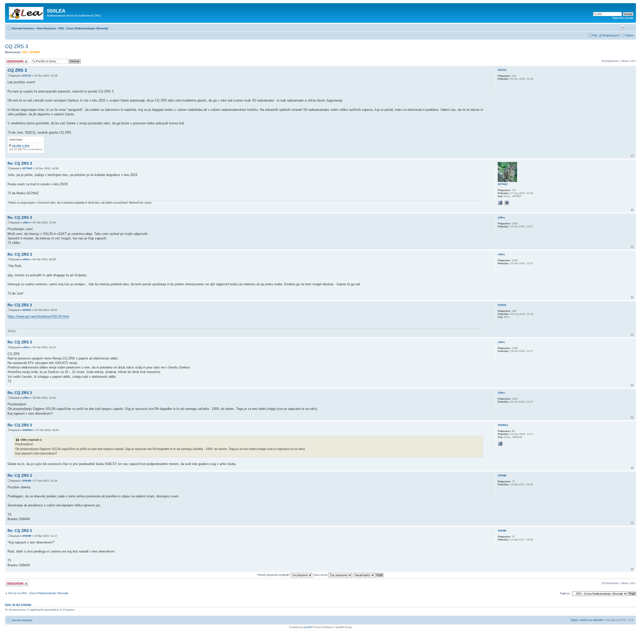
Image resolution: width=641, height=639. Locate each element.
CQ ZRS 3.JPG (21, 145)
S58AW (27, 480)
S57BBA (35, 52)
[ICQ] (506, 202)
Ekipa (574, 619)
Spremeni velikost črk (629, 27)
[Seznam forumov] (26, 12)
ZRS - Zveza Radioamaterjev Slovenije (83, 28)
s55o (25, 52)
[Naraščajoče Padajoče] (368, 574)
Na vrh (632, 155)
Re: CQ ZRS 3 (20, 163)
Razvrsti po (320, 574)
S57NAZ (27, 168)
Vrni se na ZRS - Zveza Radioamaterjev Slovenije (38, 593)
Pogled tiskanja (622, 27)
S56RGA (28, 430)
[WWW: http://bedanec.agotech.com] (500, 443)
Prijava (629, 35)
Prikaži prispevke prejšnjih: (274, 574)
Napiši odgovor (14, 59)
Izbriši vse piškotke (592, 619)
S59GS (27, 310)
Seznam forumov (23, 28)
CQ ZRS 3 (16, 46)
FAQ (594, 35)
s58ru (26, 222)
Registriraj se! (611, 35)
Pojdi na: (565, 593)
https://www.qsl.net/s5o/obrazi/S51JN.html (38, 316)
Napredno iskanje (622, 17)
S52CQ (27, 75)
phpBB (308, 627)
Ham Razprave (46, 28)
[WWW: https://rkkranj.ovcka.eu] (500, 202)
